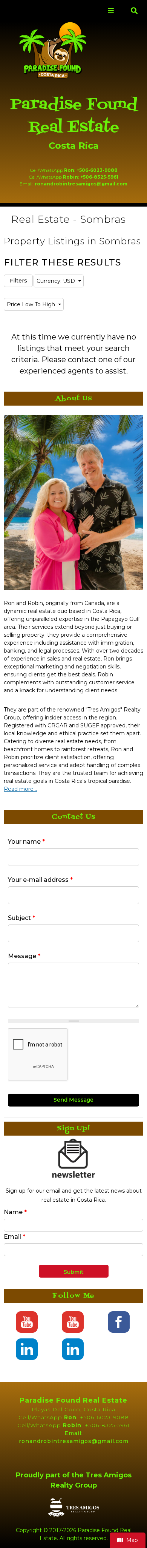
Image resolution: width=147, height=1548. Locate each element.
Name (15, 1212)
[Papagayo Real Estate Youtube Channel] (72, 1328)
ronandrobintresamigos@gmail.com (81, 184)
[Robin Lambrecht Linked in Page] (26, 1355)
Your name (26, 841)
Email (14, 1236)
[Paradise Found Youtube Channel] (26, 1328)
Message (24, 956)
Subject (21, 917)
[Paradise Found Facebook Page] (118, 1328)
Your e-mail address (40, 879)
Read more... (20, 789)
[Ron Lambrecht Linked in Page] (72, 1355)
